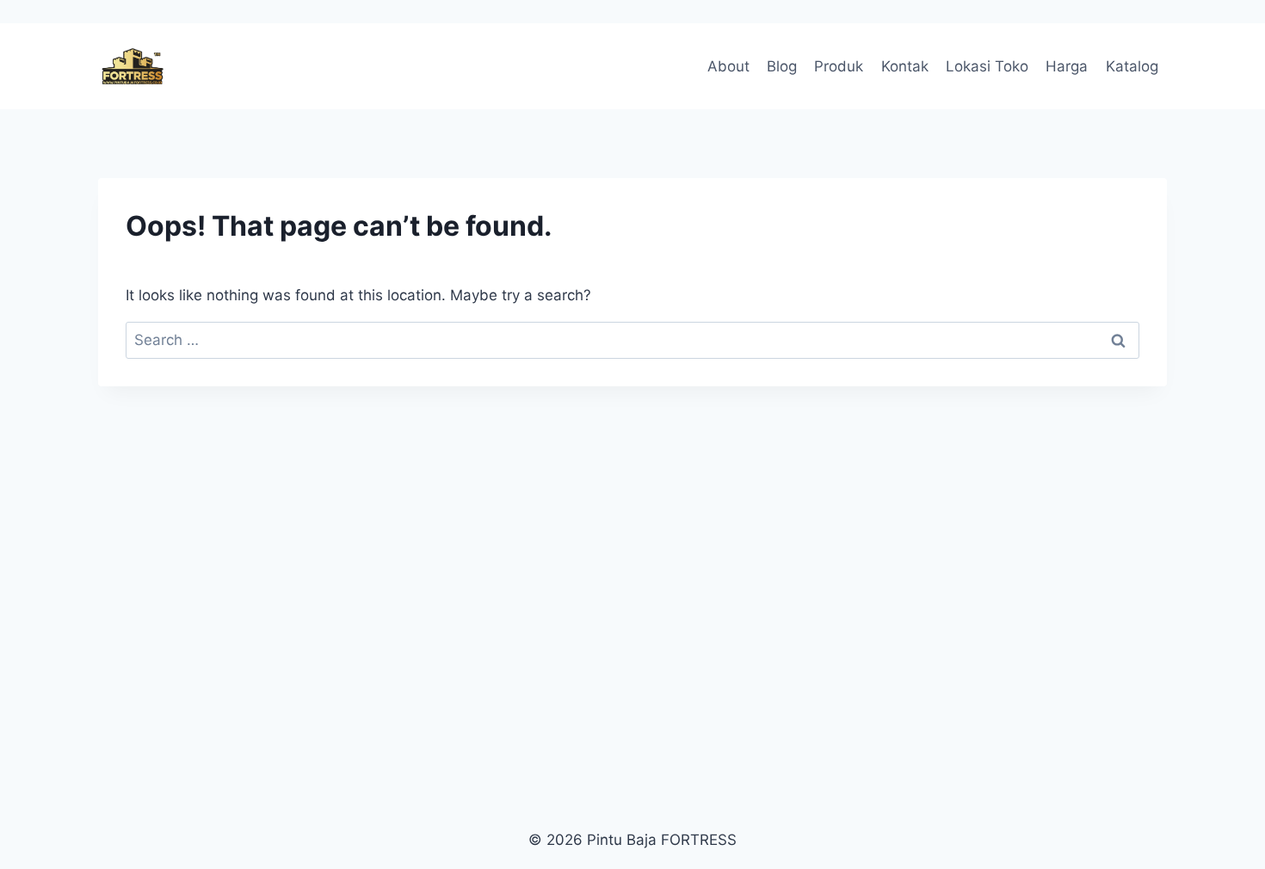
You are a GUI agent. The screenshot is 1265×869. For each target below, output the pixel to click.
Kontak (905, 66)
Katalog (1132, 66)
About (728, 66)
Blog (782, 66)
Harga (1067, 66)
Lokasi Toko (987, 66)
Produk (838, 66)
